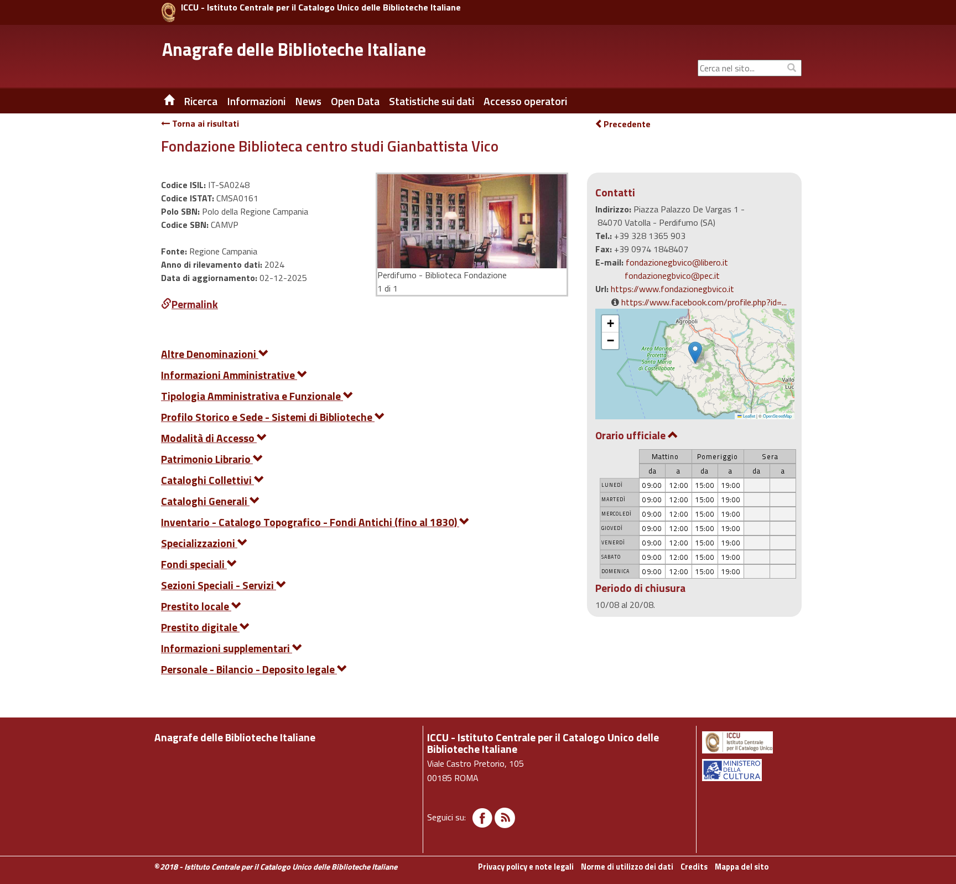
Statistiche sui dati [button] (431, 101)
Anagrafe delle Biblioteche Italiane (294, 49)
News (308, 101)
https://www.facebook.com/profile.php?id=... (704, 302)
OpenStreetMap (777, 416)
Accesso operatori (525, 101)
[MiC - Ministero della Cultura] (751, 770)
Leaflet (748, 416)
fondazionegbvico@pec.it (672, 275)
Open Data (355, 101)
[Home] (161, 101)
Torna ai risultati (204, 123)
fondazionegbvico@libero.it (677, 262)
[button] (695, 352)
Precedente (627, 124)
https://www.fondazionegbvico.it (672, 288)
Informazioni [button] (256, 101)
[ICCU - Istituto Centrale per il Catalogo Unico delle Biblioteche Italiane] (168, 12)
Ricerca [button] (200, 101)
